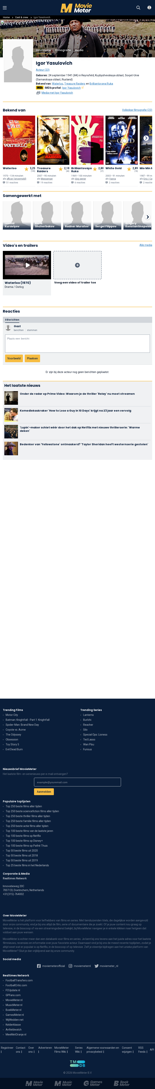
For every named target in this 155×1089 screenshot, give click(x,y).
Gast (17, 326)
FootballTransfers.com (19, 980)
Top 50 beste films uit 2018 (22, 855)
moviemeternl (82, 966)
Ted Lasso (89, 739)
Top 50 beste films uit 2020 (22, 850)
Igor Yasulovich (71, 87)
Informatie (43, 50)
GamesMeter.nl (15, 1014)
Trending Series (91, 710)
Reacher (88, 724)
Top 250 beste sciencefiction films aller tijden (32, 811)
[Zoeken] (138, 7)
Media (79, 50)
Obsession (12, 739)
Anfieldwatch (14, 1029)
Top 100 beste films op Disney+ (24, 840)
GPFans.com (13, 995)
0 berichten (12, 319)
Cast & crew (21, 17)
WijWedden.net (14, 1019)
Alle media (146, 245)
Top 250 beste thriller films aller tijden (28, 816)
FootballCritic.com (16, 985)
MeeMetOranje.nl (16, 1034)
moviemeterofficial (53, 966)
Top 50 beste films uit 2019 (22, 860)
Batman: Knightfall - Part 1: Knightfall (28, 719)
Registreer (7, 1047)
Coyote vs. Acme (16, 729)
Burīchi (87, 719)
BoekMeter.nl (13, 1009)
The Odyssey (13, 734)
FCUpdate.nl (13, 990)
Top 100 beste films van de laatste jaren (29, 830)
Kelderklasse (13, 1024)
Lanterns (88, 714)
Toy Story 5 (12, 744)
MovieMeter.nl (14, 1000)
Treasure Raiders (74, 83)
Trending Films (13, 710)
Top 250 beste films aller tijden (24, 806)
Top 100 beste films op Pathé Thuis (27, 845)
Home (6, 17)
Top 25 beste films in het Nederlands (27, 865)
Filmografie (63, 50)
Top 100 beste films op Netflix (23, 835)
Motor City (12, 714)
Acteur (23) (43, 69)
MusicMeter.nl (14, 1004)
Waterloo (57, 83)
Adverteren (45, 1047)
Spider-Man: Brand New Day (22, 724)
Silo (85, 729)
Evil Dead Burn (14, 749)
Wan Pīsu (88, 744)
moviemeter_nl (108, 966)
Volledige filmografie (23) (137, 109)
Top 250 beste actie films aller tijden (27, 825)
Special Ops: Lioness (95, 734)
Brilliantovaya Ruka (101, 83)
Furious (87, 749)
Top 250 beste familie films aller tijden (28, 821)
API (152, 1049)
